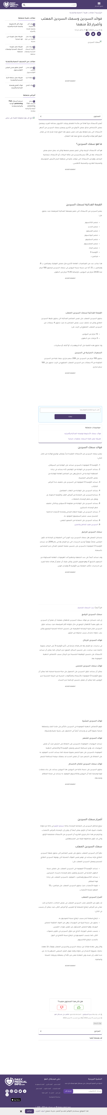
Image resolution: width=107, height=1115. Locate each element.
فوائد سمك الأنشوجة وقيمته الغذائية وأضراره (82, 434)
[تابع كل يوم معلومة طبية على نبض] (20, 118)
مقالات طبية (89, 13)
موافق (29, 1111)
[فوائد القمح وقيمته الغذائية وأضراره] (29, 85)
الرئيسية (98, 13)
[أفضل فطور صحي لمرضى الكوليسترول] (29, 70)
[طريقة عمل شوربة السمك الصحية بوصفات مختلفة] (29, 51)
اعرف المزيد (40, 1111)
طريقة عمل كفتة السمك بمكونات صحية (84, 439)
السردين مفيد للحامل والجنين (86, 525)
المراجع (97, 1031)
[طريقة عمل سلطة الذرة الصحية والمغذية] (29, 78)
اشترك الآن (68, 1091)
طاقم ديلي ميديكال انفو (61, 1014)
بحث (70, 417)
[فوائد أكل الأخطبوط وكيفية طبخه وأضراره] (29, 28)
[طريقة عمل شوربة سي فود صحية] (29, 39)
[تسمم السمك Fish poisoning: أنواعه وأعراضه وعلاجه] (29, 106)
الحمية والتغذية (76, 13)
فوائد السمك (97, 1023)
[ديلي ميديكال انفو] (10, 5)
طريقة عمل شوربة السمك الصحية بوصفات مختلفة (14, 49)
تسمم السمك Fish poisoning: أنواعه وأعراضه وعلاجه (16, 104)
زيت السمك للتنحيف (85, 608)
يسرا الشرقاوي (87, 1014)
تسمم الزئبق (59, 826)
